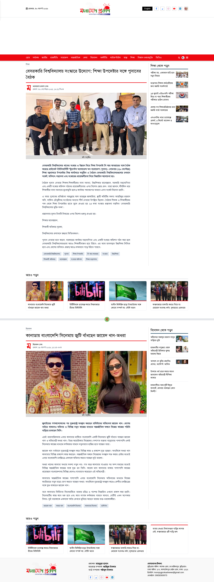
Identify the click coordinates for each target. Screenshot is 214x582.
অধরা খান (59, 506)
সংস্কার (105, 254)
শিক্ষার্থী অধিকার (49, 259)
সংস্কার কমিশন (76, 259)
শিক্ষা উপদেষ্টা (78, 254)
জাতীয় (44, 57)
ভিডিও (158, 57)
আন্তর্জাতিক (75, 57)
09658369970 (161, 575)
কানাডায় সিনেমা (91, 506)
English (147, 8)
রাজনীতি (54, 57)
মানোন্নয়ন (63, 259)
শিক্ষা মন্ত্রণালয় (91, 259)
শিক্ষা (132, 57)
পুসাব (66, 254)
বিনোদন (93, 57)
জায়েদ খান (48, 506)
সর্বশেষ (36, 57)
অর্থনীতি (103, 57)
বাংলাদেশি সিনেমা (74, 506)
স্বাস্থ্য (125, 57)
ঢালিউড (104, 506)
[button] (183, 58)
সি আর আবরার (92, 254)
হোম (28, 57)
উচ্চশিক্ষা (115, 254)
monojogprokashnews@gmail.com (169, 572)
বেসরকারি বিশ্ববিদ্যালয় (52, 254)
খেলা (85, 57)
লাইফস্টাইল (115, 57)
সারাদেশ (64, 57)
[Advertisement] (107, 36)
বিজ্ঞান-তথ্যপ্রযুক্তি (145, 57)
